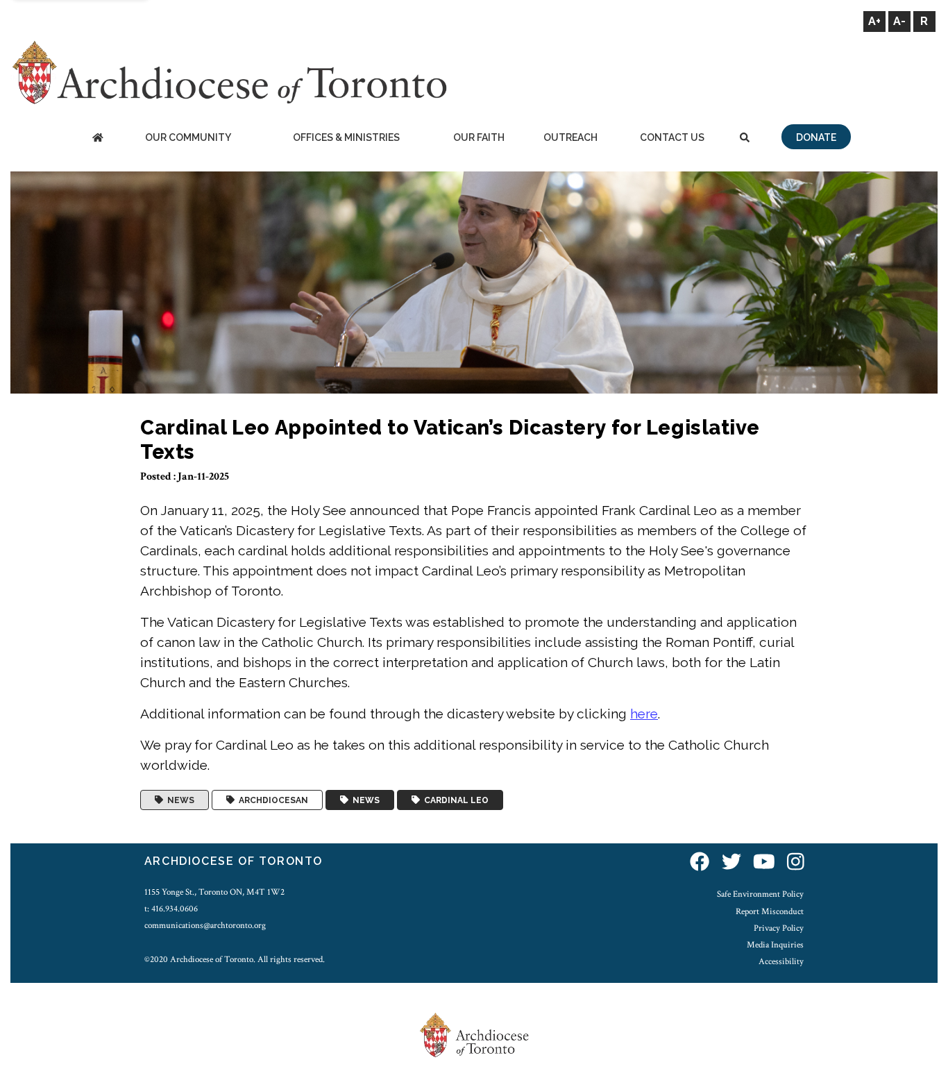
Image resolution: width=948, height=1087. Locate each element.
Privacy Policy (779, 928)
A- (899, 21)
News (178, 800)
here (644, 713)
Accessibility (781, 961)
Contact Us (672, 137)
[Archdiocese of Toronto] (228, 72)
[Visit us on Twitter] (731, 863)
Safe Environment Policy (760, 894)
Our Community (188, 137)
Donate (816, 137)
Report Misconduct (770, 911)
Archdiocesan (271, 800)
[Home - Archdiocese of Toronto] (97, 138)
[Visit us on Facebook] (699, 863)
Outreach (570, 137)
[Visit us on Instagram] (795, 863)
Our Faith (479, 137)
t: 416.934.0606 (171, 908)
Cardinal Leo (454, 800)
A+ (874, 21)
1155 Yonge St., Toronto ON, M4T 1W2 (214, 892)
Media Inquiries (775, 944)
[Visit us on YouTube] (764, 863)
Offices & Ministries (346, 137)
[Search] (745, 138)
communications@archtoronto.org (205, 925)
